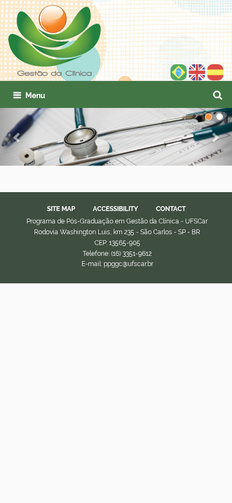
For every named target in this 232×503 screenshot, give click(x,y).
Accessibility (115, 209)
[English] (54, 40)
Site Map (61, 209)
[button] (17, 137)
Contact (171, 209)
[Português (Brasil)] (178, 71)
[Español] (215, 71)
